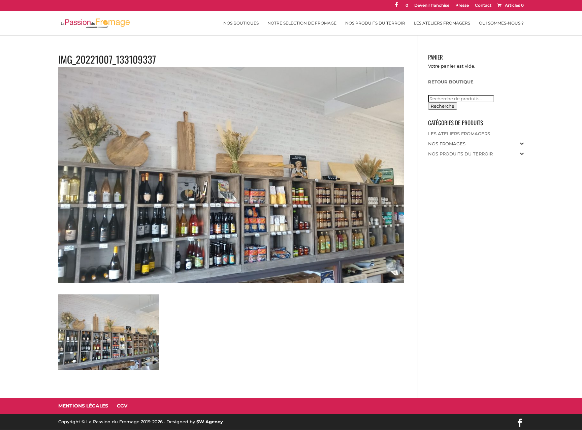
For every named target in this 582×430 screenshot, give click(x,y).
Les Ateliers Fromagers (442, 23)
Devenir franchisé (431, 5)
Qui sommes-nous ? (501, 23)
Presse (462, 5)
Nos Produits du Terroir (375, 23)
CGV (122, 406)
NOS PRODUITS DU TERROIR (460, 153)
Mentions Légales (83, 406)
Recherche (442, 106)
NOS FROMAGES (446, 143)
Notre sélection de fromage (301, 23)
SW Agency (209, 421)
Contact (483, 5)
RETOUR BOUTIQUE (451, 81)
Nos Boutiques (241, 23)
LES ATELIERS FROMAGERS (459, 133)
